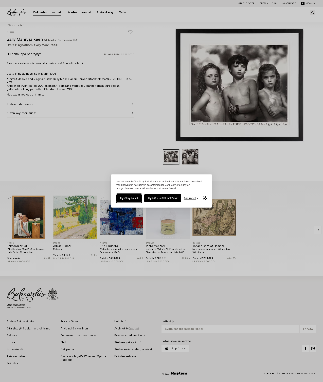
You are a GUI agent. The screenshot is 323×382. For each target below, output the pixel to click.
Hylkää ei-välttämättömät (162, 198)
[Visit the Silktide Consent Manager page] (205, 198)
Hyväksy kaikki (129, 198)
